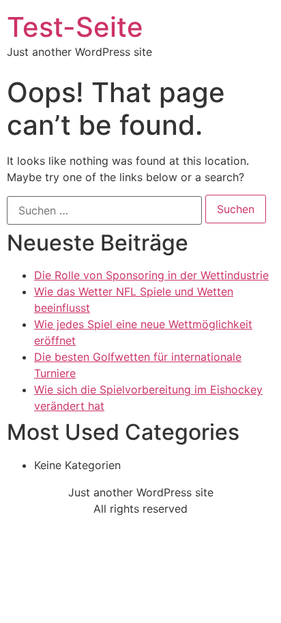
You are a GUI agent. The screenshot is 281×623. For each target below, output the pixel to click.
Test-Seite (75, 27)
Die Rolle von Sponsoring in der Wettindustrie (151, 275)
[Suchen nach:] (104, 210)
